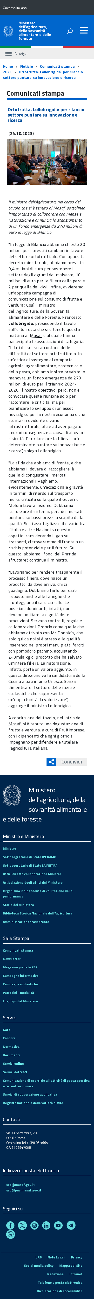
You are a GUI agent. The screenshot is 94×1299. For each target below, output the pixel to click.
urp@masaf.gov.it (20, 1184)
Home (8, 66)
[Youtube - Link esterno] (58, 1226)
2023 (7, 72)
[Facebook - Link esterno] (10, 1226)
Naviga (20, 53)
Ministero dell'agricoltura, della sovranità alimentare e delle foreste (35, 30)
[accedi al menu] (83, 30)
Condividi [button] (71, 761)
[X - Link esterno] (22, 1226)
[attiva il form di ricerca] (69, 31)
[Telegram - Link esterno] (71, 1226)
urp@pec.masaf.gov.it (23, 1190)
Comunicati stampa (57, 66)
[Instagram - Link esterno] (34, 1226)
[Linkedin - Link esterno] (46, 1226)
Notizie (26, 66)
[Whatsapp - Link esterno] (10, 1235)
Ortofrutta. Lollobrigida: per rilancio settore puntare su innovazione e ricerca (43, 74)
